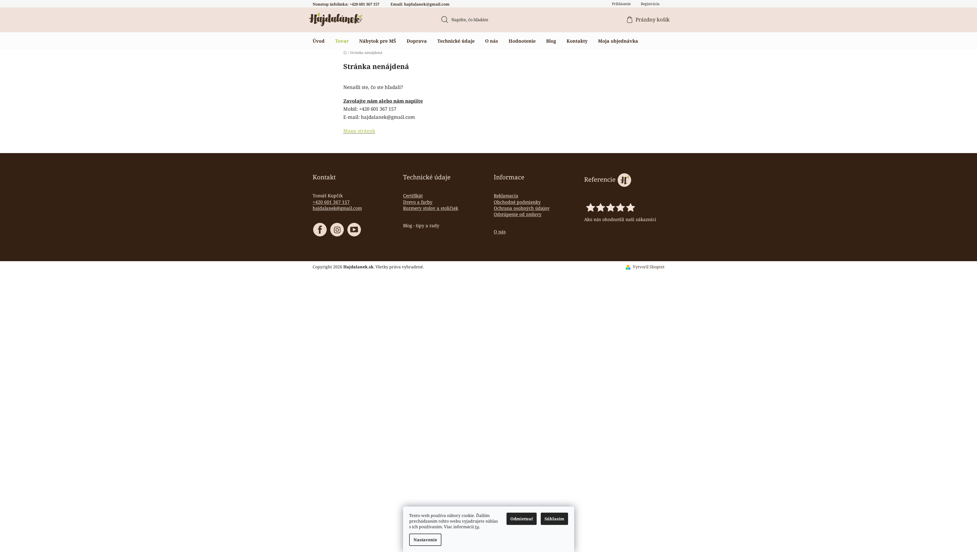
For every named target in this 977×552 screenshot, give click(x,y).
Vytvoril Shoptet (649, 267)
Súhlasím (554, 519)
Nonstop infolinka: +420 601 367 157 (346, 4)
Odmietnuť (521, 519)
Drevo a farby (417, 202)
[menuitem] (319, 41)
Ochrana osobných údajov (522, 208)
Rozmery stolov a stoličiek (430, 208)
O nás (500, 231)
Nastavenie (425, 540)
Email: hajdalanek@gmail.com (420, 4)
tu (477, 527)
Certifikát (413, 195)
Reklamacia (506, 195)
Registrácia (650, 3)
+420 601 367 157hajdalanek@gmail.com (337, 205)
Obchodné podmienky (517, 202)
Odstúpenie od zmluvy (518, 214)
